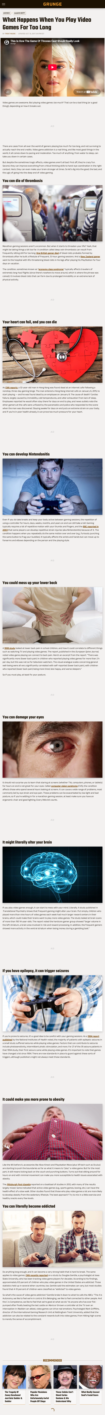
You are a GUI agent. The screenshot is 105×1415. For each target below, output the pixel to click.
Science (6, 13)
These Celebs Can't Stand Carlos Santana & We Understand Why (64, 1397)
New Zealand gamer (90, 256)
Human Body (19, 13)
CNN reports (11, 387)
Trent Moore (10, 34)
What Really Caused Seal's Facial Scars (90, 1394)
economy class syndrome (51, 269)
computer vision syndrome (64, 786)
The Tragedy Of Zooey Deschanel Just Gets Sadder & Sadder (13, 1397)
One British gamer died (47, 253)
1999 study (9, 648)
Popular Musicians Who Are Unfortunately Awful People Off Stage (39, 1397)
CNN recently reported (37, 1275)
